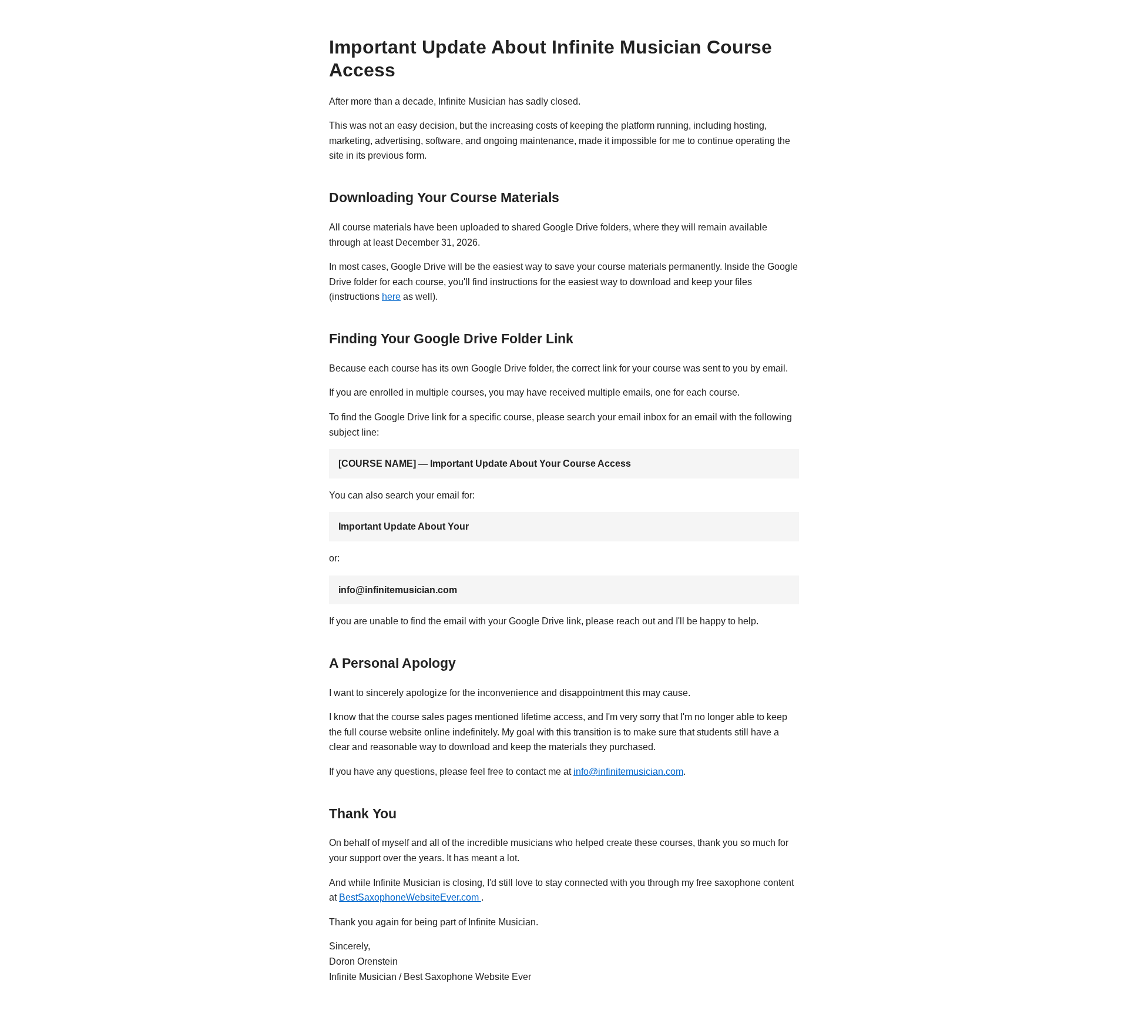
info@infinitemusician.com (628, 772)
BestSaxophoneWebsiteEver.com (410, 897)
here (391, 297)
